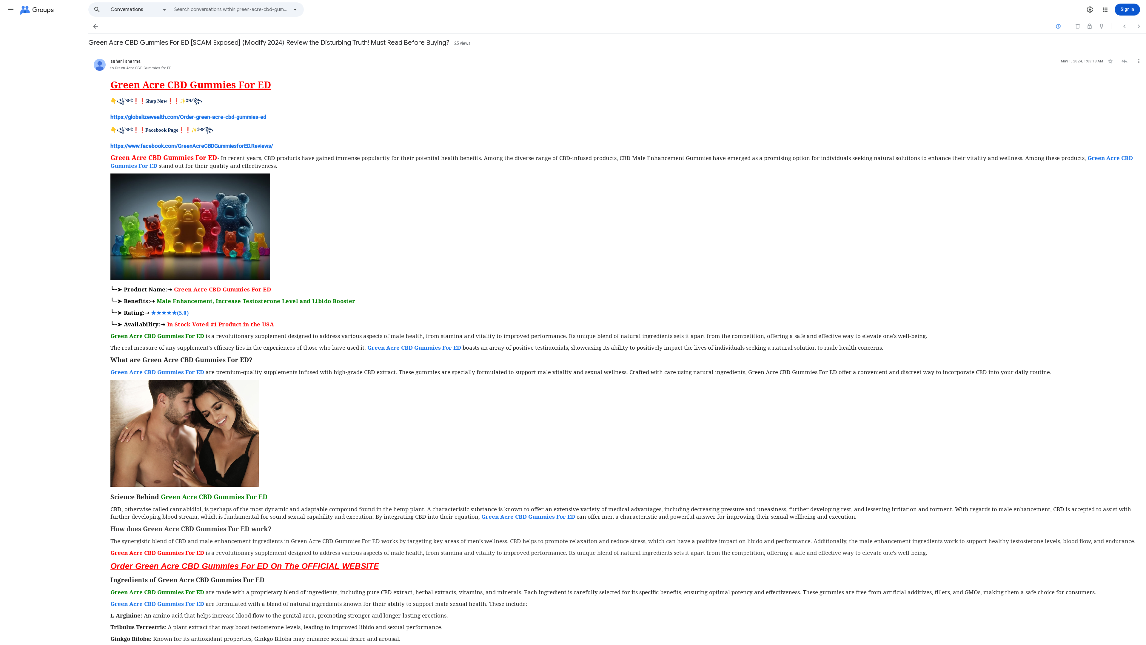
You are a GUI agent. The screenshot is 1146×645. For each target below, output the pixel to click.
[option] (139, 9)
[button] (11, 9)
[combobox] (231, 9)
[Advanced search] (295, 9)
